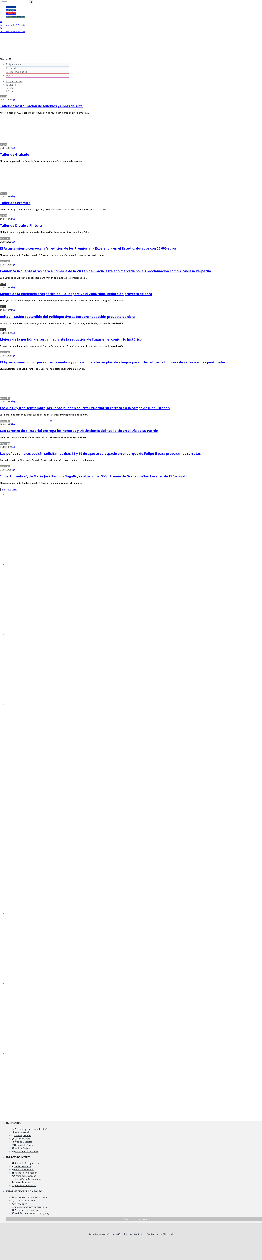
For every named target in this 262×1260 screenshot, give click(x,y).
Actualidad (5, 238)
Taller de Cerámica (15, 203)
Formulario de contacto (26, 1210)
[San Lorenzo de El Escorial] (12, 25)
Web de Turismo (22, 1148)
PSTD (3, 284)
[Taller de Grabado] (29, 144)
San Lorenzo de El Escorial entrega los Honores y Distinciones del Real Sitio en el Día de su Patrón (79, 431)
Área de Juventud (22, 1135)
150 (9, 489)
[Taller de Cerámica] (29, 193)
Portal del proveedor (25, 1175)
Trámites (10, 75)
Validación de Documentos (27, 1179)
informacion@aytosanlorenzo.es (31, 1206)
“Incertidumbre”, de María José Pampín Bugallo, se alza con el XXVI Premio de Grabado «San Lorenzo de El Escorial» (93, 476)
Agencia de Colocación (25, 1172)
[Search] (1, 28)
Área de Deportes (23, 1141)
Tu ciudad (11, 68)
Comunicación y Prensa (26, 1151)
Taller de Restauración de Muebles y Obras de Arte (41, 106)
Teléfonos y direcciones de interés (31, 1129)
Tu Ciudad (11, 84)
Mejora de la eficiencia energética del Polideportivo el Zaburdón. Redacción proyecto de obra (76, 294)
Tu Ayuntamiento (14, 64)
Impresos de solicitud (25, 1185)
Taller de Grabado (14, 154)
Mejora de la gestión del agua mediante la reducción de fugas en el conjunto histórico (71, 339)
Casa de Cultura (22, 1138)
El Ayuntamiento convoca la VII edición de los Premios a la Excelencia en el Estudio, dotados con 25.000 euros (88, 248)
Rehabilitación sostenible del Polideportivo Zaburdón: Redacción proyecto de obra (67, 317)
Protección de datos (23, 1169)
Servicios (16, 71)
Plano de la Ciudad (24, 1145)
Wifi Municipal (22, 1132)
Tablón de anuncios (23, 1182)
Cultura (3, 96)
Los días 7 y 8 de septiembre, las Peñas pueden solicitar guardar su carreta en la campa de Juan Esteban (85, 408)
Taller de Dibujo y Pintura (21, 225)
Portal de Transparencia (27, 1163)
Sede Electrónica (22, 1166)
